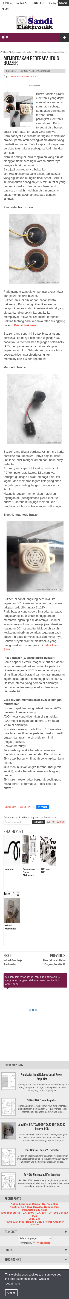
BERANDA (7, 3)
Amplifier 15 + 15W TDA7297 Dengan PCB (34, 1206)
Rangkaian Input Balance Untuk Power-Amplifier (42, 1076)
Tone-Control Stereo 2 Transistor (42, 1150)
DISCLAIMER (54, 3)
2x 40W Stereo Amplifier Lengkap (42, 1174)
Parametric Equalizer (34, 1209)
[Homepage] (34, 30)
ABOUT (5, 8)
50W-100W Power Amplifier (42, 1100)
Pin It (31, 806)
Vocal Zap (35, 1218)
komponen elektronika (23, 76)
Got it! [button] (11, 1292)
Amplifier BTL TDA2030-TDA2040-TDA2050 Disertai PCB (41, 1126)
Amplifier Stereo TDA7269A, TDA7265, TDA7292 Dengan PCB (34, 1214)
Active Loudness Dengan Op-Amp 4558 (34, 1203)
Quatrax (34, 1224)
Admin (52, 817)
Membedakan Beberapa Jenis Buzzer (31, 60)
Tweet (22, 806)
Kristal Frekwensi (26, 325)
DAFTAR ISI (21, 3)
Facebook (10, 806)
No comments (42, 71)
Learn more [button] (13, 1283)
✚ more (43, 806)
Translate (45, 1242)
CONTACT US (37, 3)
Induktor (9, 869)
